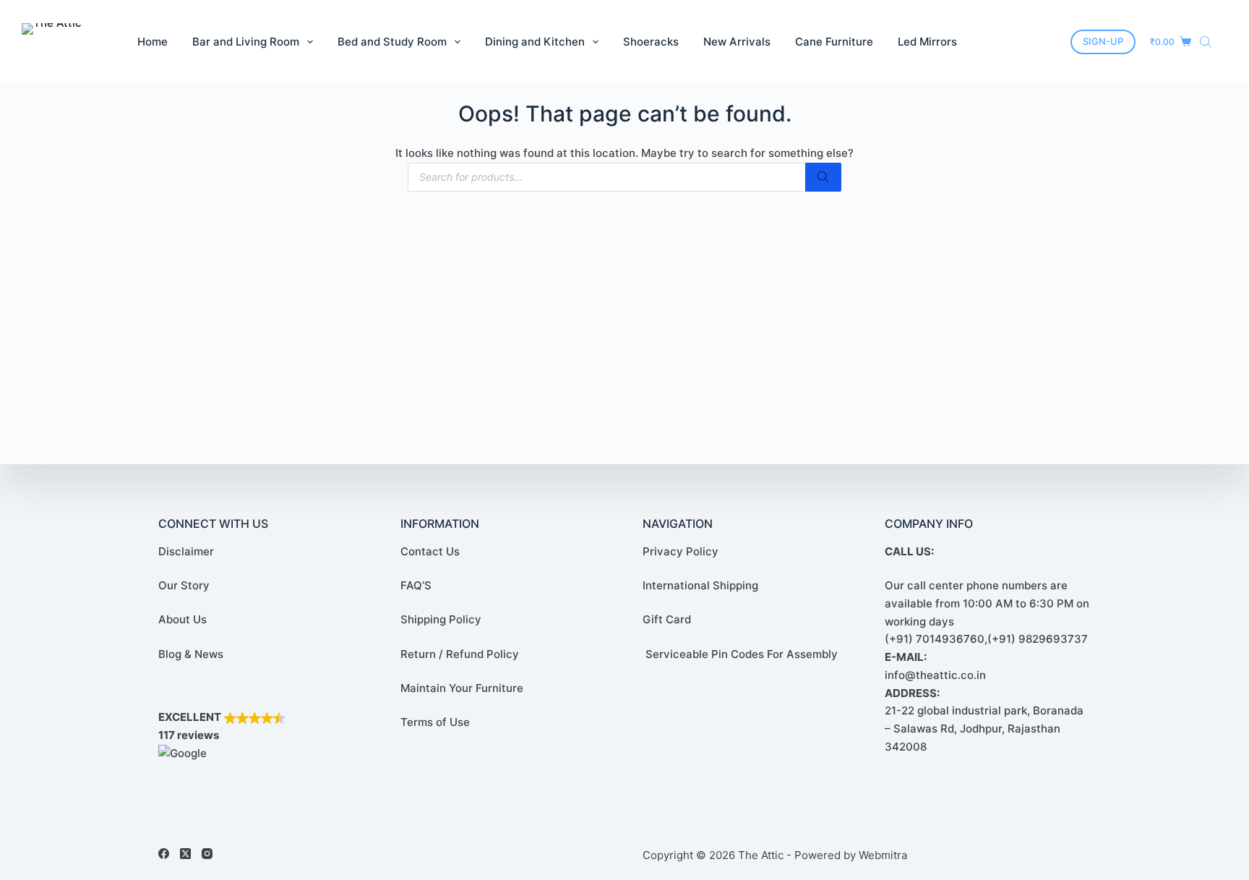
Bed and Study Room (392, 41)
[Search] (823, 177)
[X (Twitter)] (185, 853)
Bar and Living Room (245, 41)
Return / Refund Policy (459, 654)
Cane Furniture (834, 41)
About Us (182, 620)
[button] (261, 736)
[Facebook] (163, 853)
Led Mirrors (927, 41)
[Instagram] (207, 853)
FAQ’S (416, 585)
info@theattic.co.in (935, 675)
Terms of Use (435, 722)
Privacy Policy (680, 551)
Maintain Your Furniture (461, 688)
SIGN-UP (1103, 41)
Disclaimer (186, 551)
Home (152, 41)
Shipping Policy (440, 620)
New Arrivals (737, 41)
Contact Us (430, 551)
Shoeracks (651, 41)
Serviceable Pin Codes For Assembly (740, 654)
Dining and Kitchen (535, 41)
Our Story (184, 585)
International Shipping (700, 585)
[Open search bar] (1205, 41)
